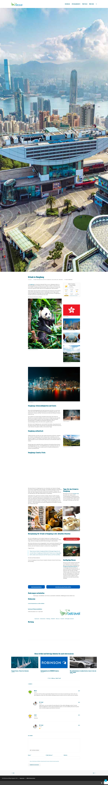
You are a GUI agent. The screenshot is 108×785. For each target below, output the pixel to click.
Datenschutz (42, 739)
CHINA (55, 400)
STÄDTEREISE (61, 400)
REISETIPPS (44, 400)
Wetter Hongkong (71, 404)
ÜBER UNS (91, 4)
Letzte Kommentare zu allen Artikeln (36, 724)
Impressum (36, 739)
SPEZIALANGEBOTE (76, 4)
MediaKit (53, 739)
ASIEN (53, 400)
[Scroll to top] (106, 780)
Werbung (48, 739)
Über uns (58, 739)
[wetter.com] (66, 416)
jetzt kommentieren (36, 707)
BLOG (57, 400)
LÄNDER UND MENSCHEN (38, 400)
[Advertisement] (54, 751)
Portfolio (84, 4)
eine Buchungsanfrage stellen (63, 707)
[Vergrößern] (60, 420)
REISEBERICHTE (48, 400)
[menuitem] (67, 4)
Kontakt (62, 739)
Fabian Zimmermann (69, 400)
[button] (96, 4)
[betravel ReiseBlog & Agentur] (16, 4)
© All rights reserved (69, 739)
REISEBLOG (67, 4)
